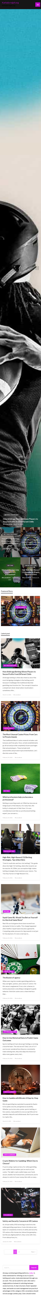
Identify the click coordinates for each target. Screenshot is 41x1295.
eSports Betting (30, 565)
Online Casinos (31, 535)
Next (32, 1252)
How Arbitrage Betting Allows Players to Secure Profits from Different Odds (20, 520)
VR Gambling (8, 1215)
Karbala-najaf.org (10, 2)
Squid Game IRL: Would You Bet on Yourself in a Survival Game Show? (20, 918)
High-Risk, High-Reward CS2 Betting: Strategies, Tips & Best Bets (31, 572)
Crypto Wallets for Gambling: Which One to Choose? (20, 1162)
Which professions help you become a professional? (10, 572)
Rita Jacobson (8, 524)
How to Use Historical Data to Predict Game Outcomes (20, 1039)
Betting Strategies (11, 515)
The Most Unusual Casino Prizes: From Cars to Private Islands (31, 542)
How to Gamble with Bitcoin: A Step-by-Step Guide (20, 1099)
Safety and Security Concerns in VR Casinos (20, 1221)
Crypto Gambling (9, 1092)
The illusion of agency (11, 978)
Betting (10, 565)
